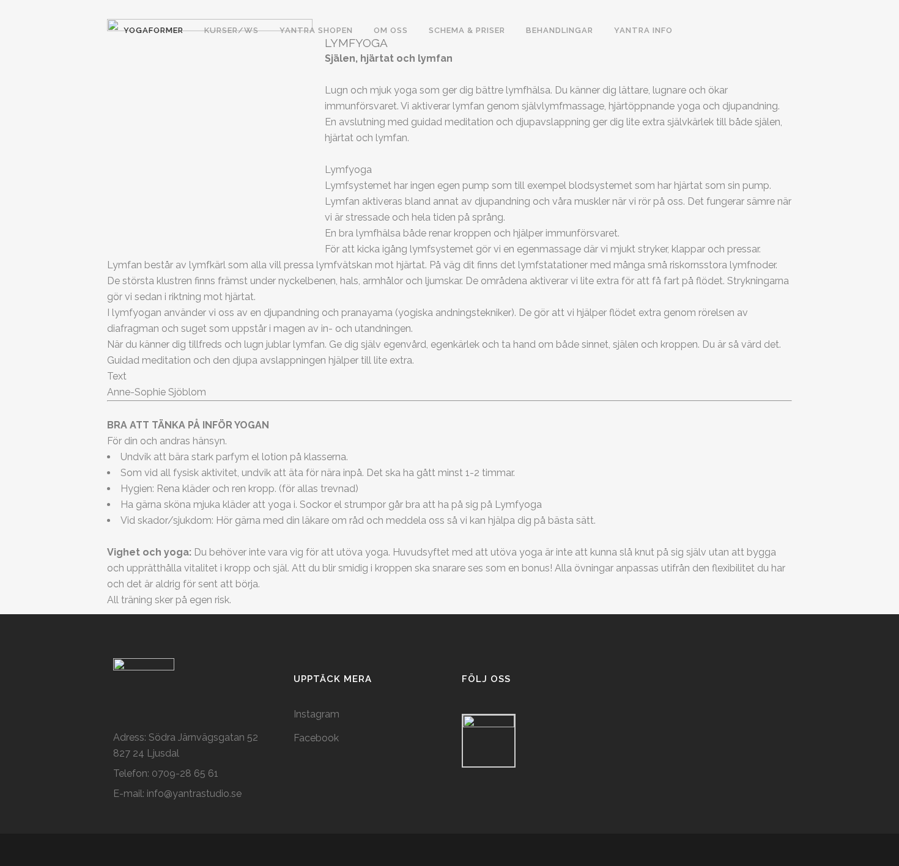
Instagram (316, 714)
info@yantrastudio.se (194, 793)
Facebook (316, 738)
